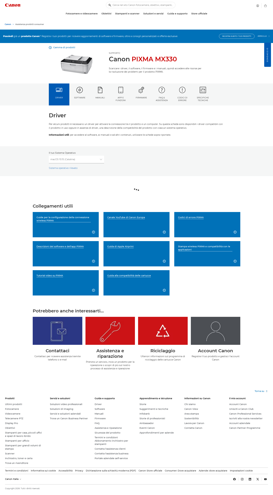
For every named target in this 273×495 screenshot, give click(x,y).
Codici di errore (182, 98)
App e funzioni (121, 98)
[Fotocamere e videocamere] (99, 13)
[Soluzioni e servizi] (165, 13)
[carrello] (265, 5)
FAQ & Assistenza (162, 98)
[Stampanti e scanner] (141, 13)
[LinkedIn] (250, 479)
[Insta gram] (242, 479)
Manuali (100, 97)
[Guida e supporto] (189, 13)
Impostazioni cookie (241, 470)
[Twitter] (257, 479)
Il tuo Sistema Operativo (62, 152)
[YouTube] (265, 479)
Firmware (141, 97)
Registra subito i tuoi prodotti (236, 36)
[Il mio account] (257, 5)
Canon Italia (12, 479)
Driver (59, 97)
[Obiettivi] (112, 13)
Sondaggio (267, 55)
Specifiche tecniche (203, 98)
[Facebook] (234, 479)
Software (79, 97)
